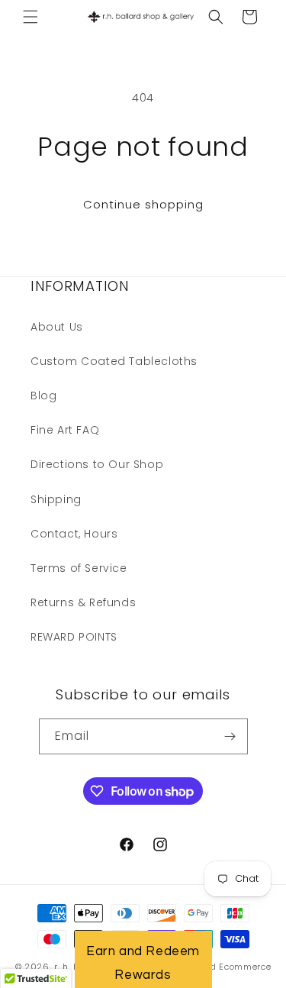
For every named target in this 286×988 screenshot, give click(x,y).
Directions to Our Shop (97, 464)
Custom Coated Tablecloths (114, 361)
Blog (43, 395)
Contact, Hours (74, 533)
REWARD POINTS (74, 636)
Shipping (56, 499)
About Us (57, 326)
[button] (30, 17)
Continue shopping (143, 204)
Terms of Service (79, 568)
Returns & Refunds (83, 602)
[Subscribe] (230, 736)
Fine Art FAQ (65, 429)
